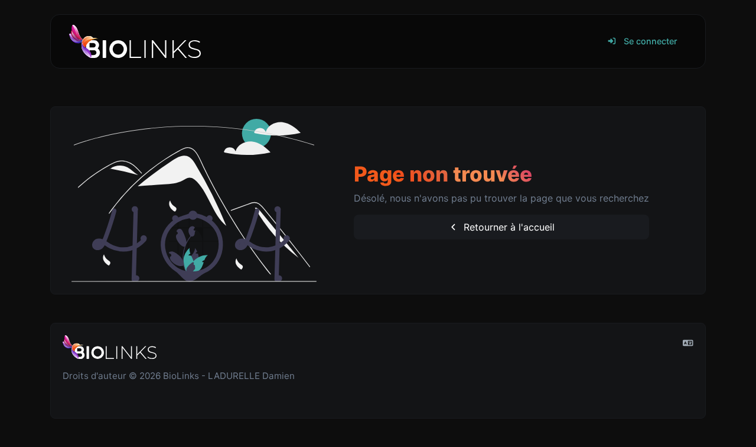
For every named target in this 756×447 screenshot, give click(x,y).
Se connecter (649, 41)
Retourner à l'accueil (508, 227)
